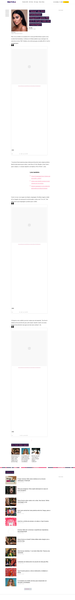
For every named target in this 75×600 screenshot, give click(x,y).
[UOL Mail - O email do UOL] (57, 2)
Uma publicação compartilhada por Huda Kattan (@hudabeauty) (29, 85)
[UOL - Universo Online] (17, 2)
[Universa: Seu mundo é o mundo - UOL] (11, 2)
